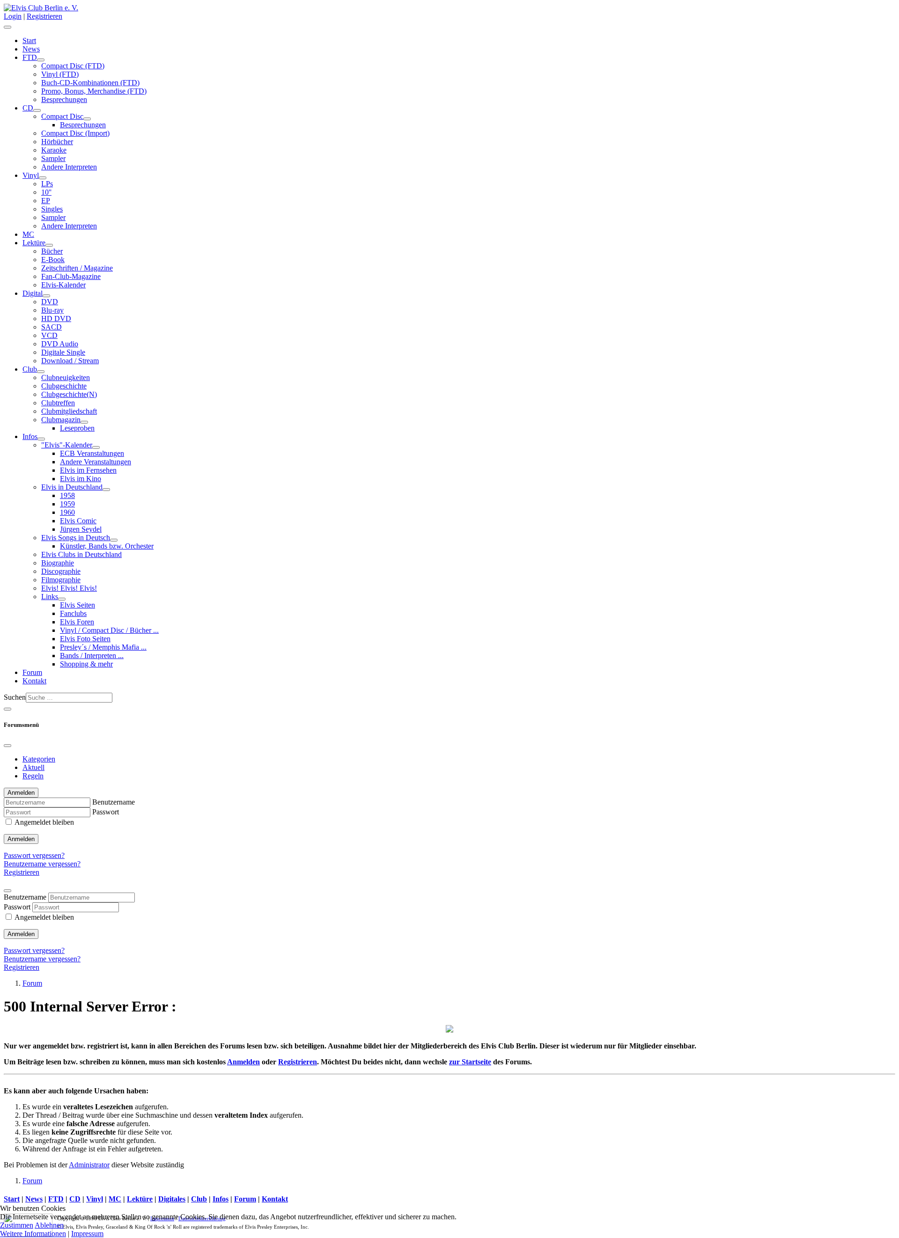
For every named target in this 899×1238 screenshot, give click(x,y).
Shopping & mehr (86, 664)
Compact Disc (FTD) (72, 66)
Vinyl (30, 175)
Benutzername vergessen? (42, 864)
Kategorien (38, 759)
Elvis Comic (78, 521)
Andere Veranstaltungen (95, 462)
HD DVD (56, 318)
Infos (29, 436)
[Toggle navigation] (7, 709)
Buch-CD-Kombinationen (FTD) (90, 83)
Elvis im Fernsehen (88, 470)
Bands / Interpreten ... (92, 655)
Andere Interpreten (69, 167)
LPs (47, 184)
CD (27, 108)
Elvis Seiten (77, 605)
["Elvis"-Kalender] (96, 447)
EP (45, 201)
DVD (49, 302)
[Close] (7, 745)
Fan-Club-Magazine (71, 276)
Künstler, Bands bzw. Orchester (107, 546)
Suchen (15, 697)
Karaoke (53, 150)
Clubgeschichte (64, 386)
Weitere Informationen (33, 1234)
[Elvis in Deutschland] (106, 489)
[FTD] (40, 60)
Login (13, 16)
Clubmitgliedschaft (69, 411)
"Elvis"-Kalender (66, 445)
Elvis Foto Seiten (85, 639)
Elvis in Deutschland (72, 487)
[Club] (40, 371)
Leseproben (77, 428)
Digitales (171, 1199)
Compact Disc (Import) (75, 133)
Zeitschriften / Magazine (77, 268)
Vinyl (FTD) (60, 74)
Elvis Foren (77, 622)
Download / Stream (70, 361)
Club (29, 369)
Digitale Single (63, 352)
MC (28, 234)
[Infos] (41, 439)
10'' (46, 192)
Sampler (53, 158)
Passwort (105, 812)
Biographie (57, 563)
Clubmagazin (61, 420)
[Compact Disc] (87, 118)
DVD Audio (59, 344)
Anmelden (21, 838)
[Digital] (46, 295)
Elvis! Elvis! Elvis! (69, 588)
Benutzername (113, 802)
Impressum (87, 1234)
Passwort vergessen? (34, 855)
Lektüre (33, 243)
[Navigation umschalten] (7, 27)
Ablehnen (49, 1225)
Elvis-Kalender (63, 285)
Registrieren (44, 16)
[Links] (62, 599)
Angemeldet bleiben (44, 822)
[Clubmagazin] (84, 422)
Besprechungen (64, 99)
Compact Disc (62, 116)
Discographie (61, 571)
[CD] (37, 110)
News (31, 49)
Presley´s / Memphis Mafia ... (103, 647)
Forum (32, 672)
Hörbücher (57, 142)
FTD (29, 57)
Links (49, 597)
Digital (32, 293)
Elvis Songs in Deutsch (75, 538)
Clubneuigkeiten (65, 377)
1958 (67, 495)
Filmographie (61, 580)
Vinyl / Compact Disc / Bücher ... (109, 630)
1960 (67, 512)
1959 (67, 504)
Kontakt (34, 681)
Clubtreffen (58, 403)
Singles (52, 209)
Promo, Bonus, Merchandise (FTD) (94, 91)
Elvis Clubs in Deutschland (81, 554)
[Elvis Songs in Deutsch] (114, 540)
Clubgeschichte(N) (69, 394)
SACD (51, 327)
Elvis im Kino (80, 479)
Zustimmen (16, 1225)
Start (29, 40)
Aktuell (33, 767)
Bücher (52, 251)
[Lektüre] (49, 245)
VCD (49, 335)
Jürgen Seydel (81, 529)
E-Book (53, 260)
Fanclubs (73, 613)
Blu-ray (52, 310)
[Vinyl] (42, 177)
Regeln (33, 776)
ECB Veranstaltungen (92, 453)
